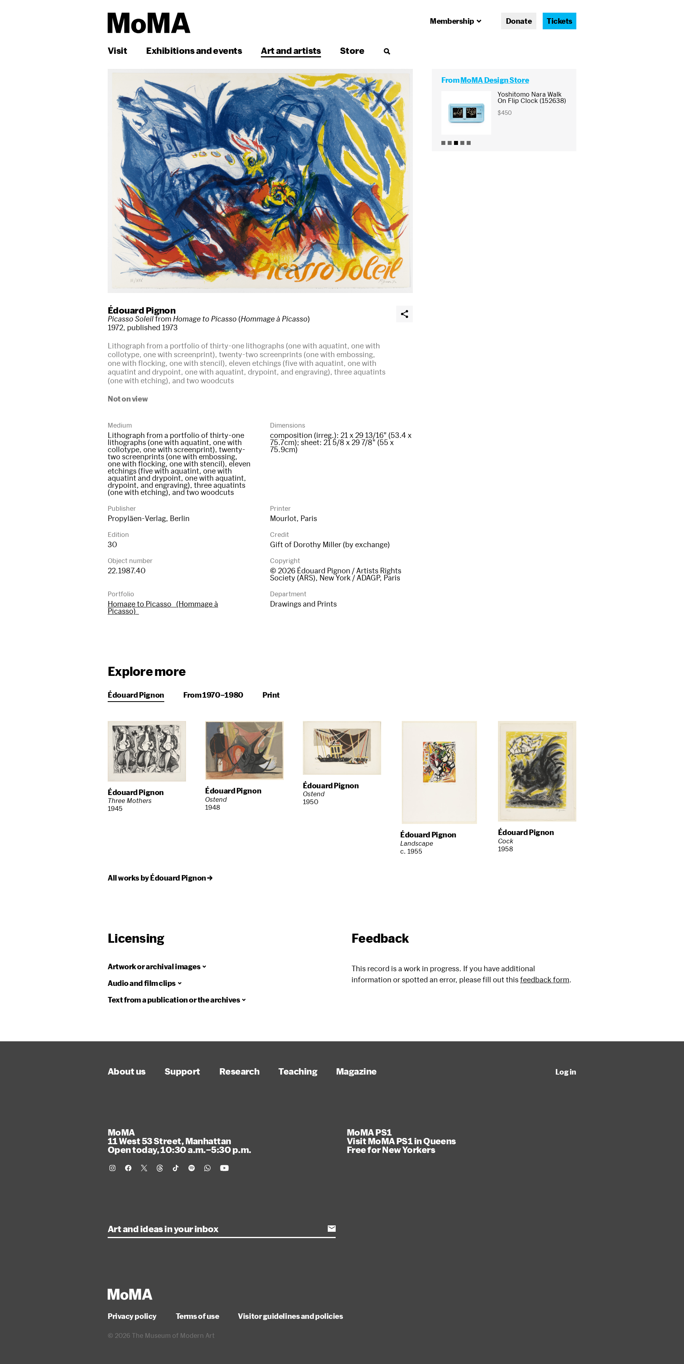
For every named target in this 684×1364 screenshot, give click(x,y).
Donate (519, 21)
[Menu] (386, 51)
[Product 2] (450, 143)
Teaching (297, 1071)
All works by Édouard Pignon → (160, 877)
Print (271, 695)
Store (352, 50)
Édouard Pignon (141, 310)
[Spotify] (191, 1168)
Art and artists (291, 50)
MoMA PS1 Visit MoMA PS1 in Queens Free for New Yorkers (401, 1141)
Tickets (559, 21)
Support (182, 1071)
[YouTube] (224, 1168)
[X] (144, 1168)
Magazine (356, 1071)
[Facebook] (128, 1168)
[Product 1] (443, 143)
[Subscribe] (332, 1228)
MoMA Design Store (494, 80)
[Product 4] (462, 143)
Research (239, 1071)
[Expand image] (260, 181)
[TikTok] (175, 1168)
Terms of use (197, 1316)
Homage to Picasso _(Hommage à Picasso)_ (163, 607)
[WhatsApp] (207, 1168)
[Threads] (160, 1168)
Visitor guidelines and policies (290, 1316)
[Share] (404, 314)
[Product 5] (469, 143)
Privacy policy (132, 1316)
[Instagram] (112, 1168)
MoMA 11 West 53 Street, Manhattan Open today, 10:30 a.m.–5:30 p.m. (179, 1141)
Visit (117, 50)
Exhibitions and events (194, 50)
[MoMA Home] (149, 23)
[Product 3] (456, 143)
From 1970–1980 (213, 695)
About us (127, 1071)
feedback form (544, 979)
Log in (565, 1071)
